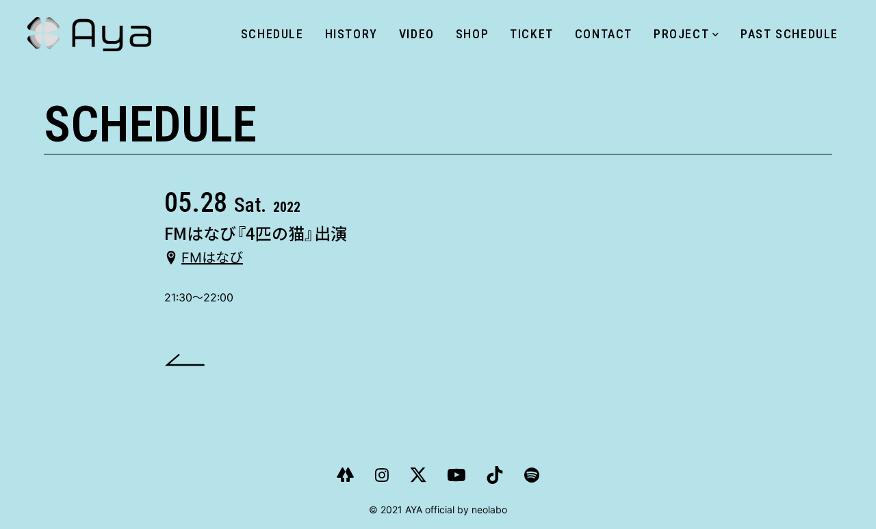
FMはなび (212, 257)
